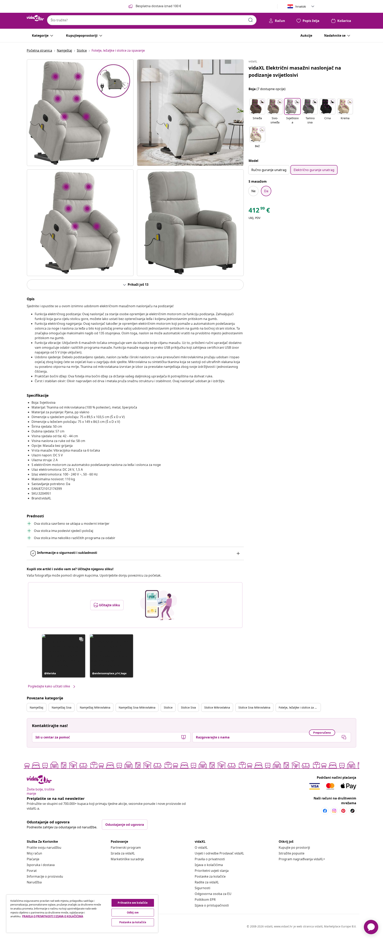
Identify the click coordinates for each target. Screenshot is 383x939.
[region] (82, 914)
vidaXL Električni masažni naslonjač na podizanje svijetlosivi (295, 71)
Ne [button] (253, 191)
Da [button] (266, 191)
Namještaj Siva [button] (61, 707)
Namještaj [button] (36, 707)
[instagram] (334, 811)
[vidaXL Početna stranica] (35, 18)
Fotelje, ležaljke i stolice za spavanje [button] (300, 707)
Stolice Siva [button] (188, 707)
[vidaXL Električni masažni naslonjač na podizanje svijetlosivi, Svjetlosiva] (80, 113)
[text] (259, 211)
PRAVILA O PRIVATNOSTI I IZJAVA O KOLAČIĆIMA (52, 916)
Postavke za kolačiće (210, 876)
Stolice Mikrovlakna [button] (217, 707)
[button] (63, 655)
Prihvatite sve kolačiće (133, 903)
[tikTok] (352, 811)
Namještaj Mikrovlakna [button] (95, 707)
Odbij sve (133, 912)
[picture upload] (158, 605)
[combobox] (152, 20)
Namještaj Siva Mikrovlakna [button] (137, 707)
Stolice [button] (168, 707)
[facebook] (325, 811)
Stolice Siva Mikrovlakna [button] (254, 707)
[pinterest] (343, 811)
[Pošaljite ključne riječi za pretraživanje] (250, 20)
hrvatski (300, 6)
